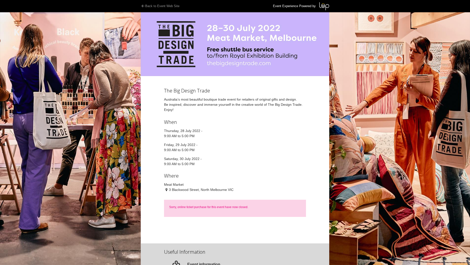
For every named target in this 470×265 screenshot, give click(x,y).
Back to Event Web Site (162, 6)
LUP (324, 6)
